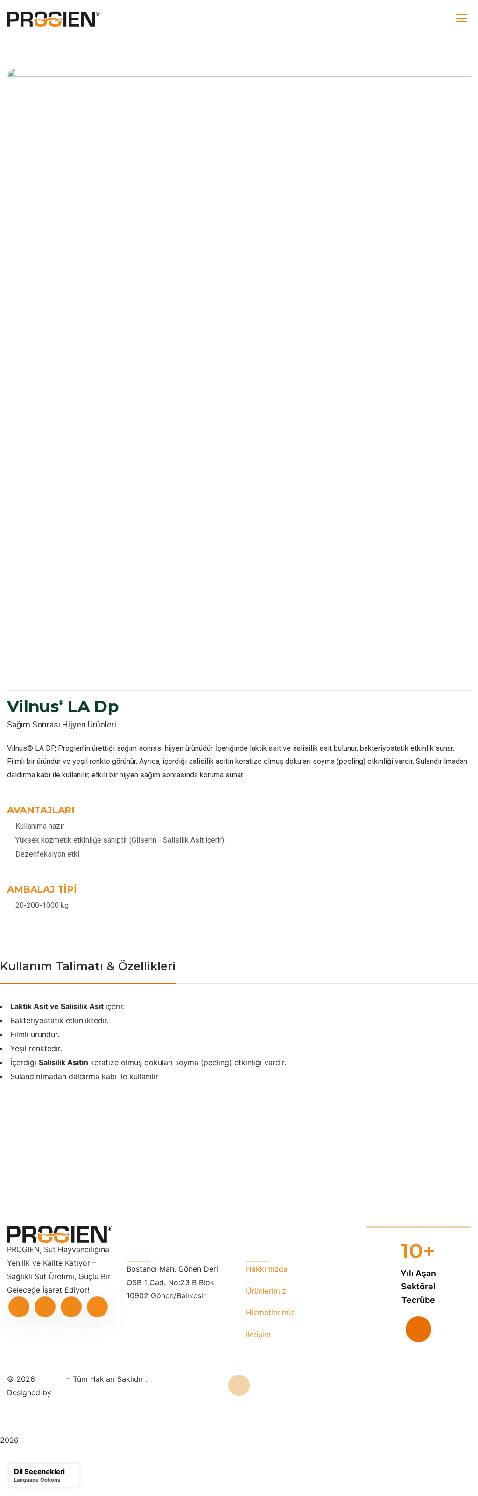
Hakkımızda (267, 1269)
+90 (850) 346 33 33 (165, 1322)
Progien (52, 1379)
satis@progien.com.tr (164, 1309)
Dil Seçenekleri (39, 1471)
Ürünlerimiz (266, 1290)
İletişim (258, 1334)
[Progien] (53, 19)
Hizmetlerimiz (270, 1312)
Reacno (67, 1392)
